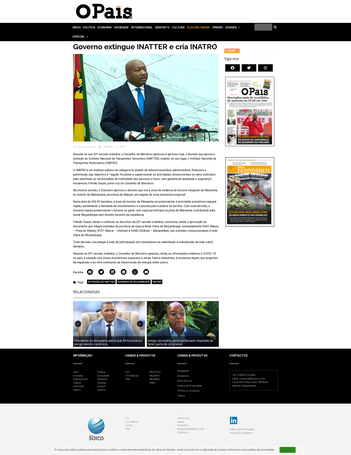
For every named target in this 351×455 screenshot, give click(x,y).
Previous (78, 324)
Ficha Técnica (184, 380)
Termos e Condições (188, 390)
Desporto (162, 27)
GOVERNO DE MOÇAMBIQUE (134, 282)
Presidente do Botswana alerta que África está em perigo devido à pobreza (108, 342)
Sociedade (121, 27)
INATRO (157, 282)
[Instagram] (265, 68)
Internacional (142, 27)
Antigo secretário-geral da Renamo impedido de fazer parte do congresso (180, 342)
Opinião (217, 27)
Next (140, 324)
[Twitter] (249, 68)
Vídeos (181, 395)
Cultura (178, 27)
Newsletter (183, 370)
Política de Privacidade (189, 385)
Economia (105, 27)
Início (76, 27)
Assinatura (183, 375)
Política (89, 27)
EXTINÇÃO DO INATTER (101, 282)
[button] (90, 272)
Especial (79, 36)
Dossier (231, 27)
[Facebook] (232, 68)
